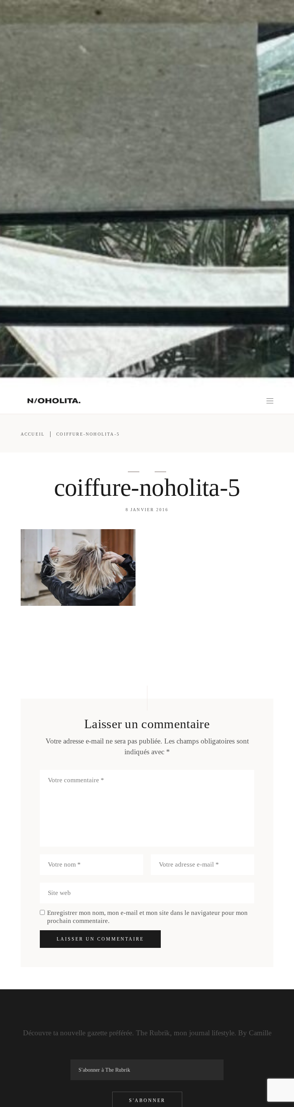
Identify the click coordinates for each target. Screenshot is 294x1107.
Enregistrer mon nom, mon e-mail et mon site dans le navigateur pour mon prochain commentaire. (147, 916)
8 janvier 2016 (147, 509)
